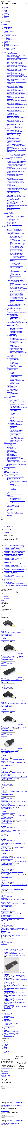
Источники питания (15, 431)
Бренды (6, 13)
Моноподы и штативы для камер (15, 144)
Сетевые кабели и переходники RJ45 (16, 461)
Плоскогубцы (13, 416)
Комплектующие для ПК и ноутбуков (17, 312)
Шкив (11, 277)
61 (11, 562)
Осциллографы (14, 434)
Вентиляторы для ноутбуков (14, 230)
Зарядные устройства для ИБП (15, 198)
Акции (5, 10)
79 (16, 572)
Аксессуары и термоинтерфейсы (15, 477)
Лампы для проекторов (13, 325)
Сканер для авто (11, 387)
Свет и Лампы (10, 152)
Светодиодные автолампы (17, 155)
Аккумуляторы (8, 27)
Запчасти (6, 32)
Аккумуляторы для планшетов (15, 87)
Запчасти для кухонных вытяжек (18, 288)
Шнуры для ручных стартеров (18, 278)
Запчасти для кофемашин (16, 287)
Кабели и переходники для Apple (15, 201)
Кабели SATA (10, 444)
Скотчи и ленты (11, 496)
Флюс (11, 491)
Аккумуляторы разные (13, 120)
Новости (6, 17)
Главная (6, 7)
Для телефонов (14, 317)
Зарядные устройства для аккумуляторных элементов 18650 (16, 196)
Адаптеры (12, 372)
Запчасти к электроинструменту (18, 259)
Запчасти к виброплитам (16, 246)
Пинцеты (12, 414)
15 (20, 564)
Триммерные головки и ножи (18, 271)
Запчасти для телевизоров (17, 302)
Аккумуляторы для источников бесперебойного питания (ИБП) (15, 74)
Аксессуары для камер (13, 134)
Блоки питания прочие (13, 191)
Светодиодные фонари (16, 157)
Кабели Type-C (11, 445)
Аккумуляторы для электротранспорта (17, 118)
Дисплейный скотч (15, 499)
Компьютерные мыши (9, 39)
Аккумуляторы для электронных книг (17, 117)
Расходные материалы (9, 48)
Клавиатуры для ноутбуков (14, 308)
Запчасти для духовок (15, 285)
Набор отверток (14, 410)
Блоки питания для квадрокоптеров (16, 168)
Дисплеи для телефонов (16, 342)
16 (26, 583)
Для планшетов (14, 362)
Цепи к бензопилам (15, 274)
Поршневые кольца (15, 263)
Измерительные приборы (16, 430)
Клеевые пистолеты (15, 433)
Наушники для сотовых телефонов (16, 145)
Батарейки (9, 123)
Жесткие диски (11, 220)
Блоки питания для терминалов (15, 162)
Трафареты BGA (14, 489)
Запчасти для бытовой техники (15, 280)
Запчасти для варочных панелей (18, 284)
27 (12, 582)
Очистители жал (14, 485)
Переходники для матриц (16, 353)
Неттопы (6, 42)
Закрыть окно (4, 1106)
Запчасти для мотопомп (16, 235)
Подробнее (3, 638)
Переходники (10, 450)
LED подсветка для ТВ (13, 130)
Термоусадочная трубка (13, 505)
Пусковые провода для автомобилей (16, 150)
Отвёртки (12, 413)
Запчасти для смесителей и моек (18, 298)
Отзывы (6, 9)
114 (5, 568)
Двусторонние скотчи (15, 498)
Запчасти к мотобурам (16, 254)
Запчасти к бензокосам (16, 236)
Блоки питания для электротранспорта (17, 189)
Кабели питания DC (12, 202)
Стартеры (12, 270)
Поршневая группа (15, 261)
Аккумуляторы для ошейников (15, 86)
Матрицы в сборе (14, 346)
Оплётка (12, 484)
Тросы (11, 273)
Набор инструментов (15, 409)
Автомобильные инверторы (14, 227)
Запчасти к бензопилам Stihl (17, 244)
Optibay (9, 215)
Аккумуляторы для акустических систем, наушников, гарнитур (15, 62)
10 (25, 551)
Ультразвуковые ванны (16, 441)
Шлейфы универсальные (13, 506)
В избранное (4, 641)
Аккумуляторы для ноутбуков (15, 84)
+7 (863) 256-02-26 (5, 1075)
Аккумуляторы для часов (13, 110)
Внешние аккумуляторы (13, 124)
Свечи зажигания (14, 268)
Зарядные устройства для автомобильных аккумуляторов (15, 193)
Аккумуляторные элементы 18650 (16, 55)
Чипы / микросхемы (12, 390)
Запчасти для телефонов (13, 305)
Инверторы (10, 307)
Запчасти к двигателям (16, 249)
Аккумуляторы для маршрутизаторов (17, 77)
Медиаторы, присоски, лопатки (18, 407)
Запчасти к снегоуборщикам (17, 256)
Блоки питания (8, 29)
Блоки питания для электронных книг (17, 188)
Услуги (5, 11)
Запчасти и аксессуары (16, 428)
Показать (6, 596)
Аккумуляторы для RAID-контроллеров (14, 60)
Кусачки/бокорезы (15, 406)
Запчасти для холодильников (17, 304)
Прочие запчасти (14, 264)
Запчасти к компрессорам (16, 253)
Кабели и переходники (10, 35)
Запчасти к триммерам (16, 257)
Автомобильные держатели (14, 133)
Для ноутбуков (14, 315)
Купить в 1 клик (5, 640)
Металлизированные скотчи (17, 501)
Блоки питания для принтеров (15, 179)
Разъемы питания (14, 383)
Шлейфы (9, 392)
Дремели (12, 427)
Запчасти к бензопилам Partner (18, 243)
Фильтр (3, 600)
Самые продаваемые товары (8, 946)
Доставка (6, 14)
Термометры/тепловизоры (17, 438)
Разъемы (9, 370)
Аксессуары (7, 28)
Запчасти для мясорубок (16, 293)
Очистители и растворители (14, 494)
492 (21, 558)
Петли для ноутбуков (15, 321)
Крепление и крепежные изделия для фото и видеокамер (17, 323)
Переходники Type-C (12, 454)
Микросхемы (10, 356)
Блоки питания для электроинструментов (13, 186)
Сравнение (12, 640)
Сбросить (6, 598)
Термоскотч (13, 502)
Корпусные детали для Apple (17, 319)
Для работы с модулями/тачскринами (16, 425)
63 (26, 569)
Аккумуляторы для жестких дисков (16, 69)
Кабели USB (10, 447)
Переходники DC (11, 203)
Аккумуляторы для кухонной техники (17, 76)
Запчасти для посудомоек (16, 295)
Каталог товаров (5, 23)
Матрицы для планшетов (16, 351)
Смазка (9, 503)
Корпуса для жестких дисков (14, 225)
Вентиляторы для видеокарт (14, 229)
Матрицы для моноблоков (17, 349)
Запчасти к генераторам (16, 247)
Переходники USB (12, 455)
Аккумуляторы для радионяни (15, 92)
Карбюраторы (13, 260)
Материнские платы (12, 327)
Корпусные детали (12, 314)
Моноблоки (7, 41)
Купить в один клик (18, 1105)
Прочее (12, 417)
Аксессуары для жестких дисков (15, 216)
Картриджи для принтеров (11, 37)
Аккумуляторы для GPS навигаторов (17, 58)
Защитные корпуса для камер (14, 140)
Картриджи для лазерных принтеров (16, 464)
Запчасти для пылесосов (16, 297)
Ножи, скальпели (14, 411)
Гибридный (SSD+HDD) (13, 219)
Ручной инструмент (12, 400)
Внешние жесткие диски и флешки (16, 218)
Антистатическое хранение (14, 478)
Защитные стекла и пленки (14, 141)
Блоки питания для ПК (13, 175)
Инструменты (7, 34)
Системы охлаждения (12, 386)
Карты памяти (10, 223)
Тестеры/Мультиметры (16, 440)
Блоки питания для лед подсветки (16, 169)
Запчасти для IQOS (12, 232)
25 (22, 576)
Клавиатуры (7, 38)
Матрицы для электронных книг (18, 352)
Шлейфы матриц (14, 396)
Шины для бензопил (15, 276)
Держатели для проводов (13, 138)
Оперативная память (12, 368)
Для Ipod (12, 373)
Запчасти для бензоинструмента (15, 233)
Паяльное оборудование (16, 436)
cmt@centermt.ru (19, 1059)
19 (14, 579)
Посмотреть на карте (6, 1068)
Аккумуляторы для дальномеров (15, 65)
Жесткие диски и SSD (9, 31)
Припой (12, 486)
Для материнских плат (16, 375)
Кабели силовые (11, 448)
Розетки (9, 385)
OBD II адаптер (14, 389)
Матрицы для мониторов (16, 348)
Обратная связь (5, 1073)
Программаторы (14, 437)
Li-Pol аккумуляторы (12, 53)
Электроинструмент (12, 423)
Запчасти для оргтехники (16, 294)
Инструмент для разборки (17, 404)
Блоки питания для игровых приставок (14, 551)
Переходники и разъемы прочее (15, 458)
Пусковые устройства (12, 151)
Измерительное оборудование (15, 399)
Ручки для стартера (15, 267)
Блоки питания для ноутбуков (15, 174)
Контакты (6, 16)
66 (24, 545)
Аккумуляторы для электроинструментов (13, 115)
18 (22, 549)
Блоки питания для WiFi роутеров (16, 164)
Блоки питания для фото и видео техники (15, 566)
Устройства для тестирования (14, 127)
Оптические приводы (12, 369)
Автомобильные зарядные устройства (17, 159)
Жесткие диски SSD (12, 222)
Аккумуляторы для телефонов (15, 103)
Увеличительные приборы (17, 421)
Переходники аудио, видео (14, 457)
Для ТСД (12, 365)
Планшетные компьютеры (11, 46)
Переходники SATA (12, 452)
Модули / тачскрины (12, 358)
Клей (8, 492)
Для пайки (9, 479)
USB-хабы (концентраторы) (14, 131)
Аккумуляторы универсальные (15, 121)
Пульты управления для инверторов (16, 148)
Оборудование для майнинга (11, 45)
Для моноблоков (14, 359)
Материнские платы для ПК (17, 331)
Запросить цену (14, 1123)
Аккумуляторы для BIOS (13, 56)
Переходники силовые (13, 460)
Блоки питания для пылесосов (15, 181)
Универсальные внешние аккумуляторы (13, 208)
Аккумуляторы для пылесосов (15, 90)
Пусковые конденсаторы (16, 266)
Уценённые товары (9, 49)
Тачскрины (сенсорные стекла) (15, 513)
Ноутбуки (6, 44)
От (1, 592)
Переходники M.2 (11, 451)
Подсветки (10, 147)
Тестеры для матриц (15, 355)
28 (11, 556)
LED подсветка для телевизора (18, 154)
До (17, 592)
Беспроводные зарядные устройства (16, 161)
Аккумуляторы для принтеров (15, 89)
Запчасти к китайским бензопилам (16, 251)
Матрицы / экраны (12, 335)
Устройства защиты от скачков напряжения (15, 585)
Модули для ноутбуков (16, 366)
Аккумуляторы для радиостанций (16, 93)
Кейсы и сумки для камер (13, 143)
